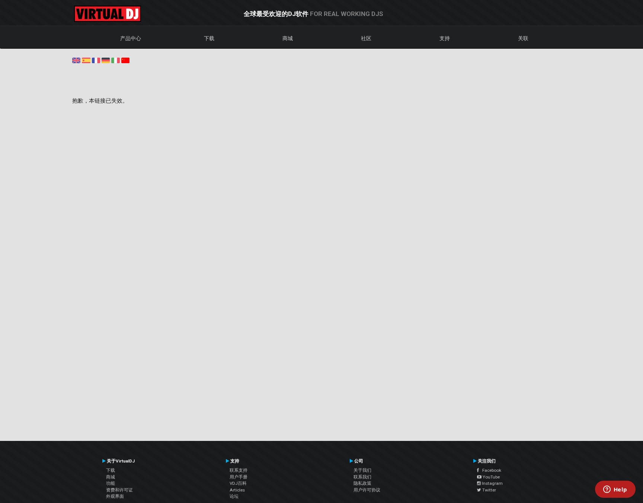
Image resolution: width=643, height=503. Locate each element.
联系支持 (238, 470)
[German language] (106, 60)
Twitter (488, 490)
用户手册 (238, 477)
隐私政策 (362, 483)
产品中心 (130, 38)
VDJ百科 (238, 483)
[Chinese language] (125, 60)
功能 (110, 483)
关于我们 (362, 470)
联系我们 (362, 477)
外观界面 (115, 496)
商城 (287, 38)
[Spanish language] (86, 60)
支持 (444, 38)
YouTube (491, 477)
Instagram (492, 483)
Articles (237, 490)
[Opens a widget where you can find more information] (615, 490)
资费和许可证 (119, 490)
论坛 (234, 496)
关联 (523, 38)
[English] (76, 60)
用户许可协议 (367, 490)
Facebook (490, 470)
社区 (366, 38)
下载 (209, 38)
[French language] (96, 60)
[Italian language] (115, 60)
